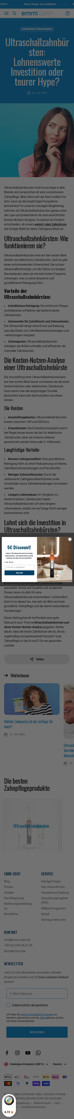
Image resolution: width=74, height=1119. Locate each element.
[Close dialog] (69, 539)
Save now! (19, 573)
